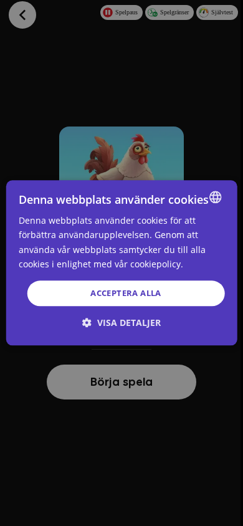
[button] (121, 323)
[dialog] (121, 262)
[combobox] (215, 197)
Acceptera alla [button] (125, 293)
